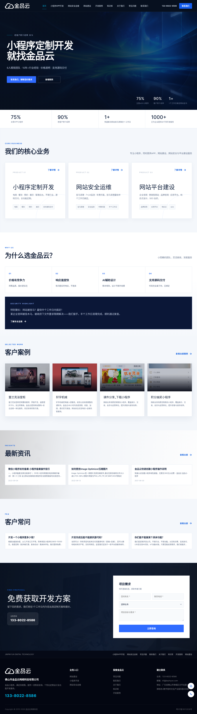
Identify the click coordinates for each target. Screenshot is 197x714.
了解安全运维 (16, 321)
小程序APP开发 (57, 6)
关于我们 (120, 6)
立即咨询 (151, 628)
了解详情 (52, 170)
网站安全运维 (73, 6)
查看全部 (184, 455)
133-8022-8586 (169, 6)
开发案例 (99, 6)
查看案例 (49, 79)
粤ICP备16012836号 (184, 709)
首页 (44, 6)
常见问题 (132, 6)
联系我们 (144, 6)
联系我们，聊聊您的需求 (21, 79)
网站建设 (87, 6)
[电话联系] (191, 694)
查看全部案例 (182, 354)
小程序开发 (74, 680)
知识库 (110, 6)
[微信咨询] (191, 686)
